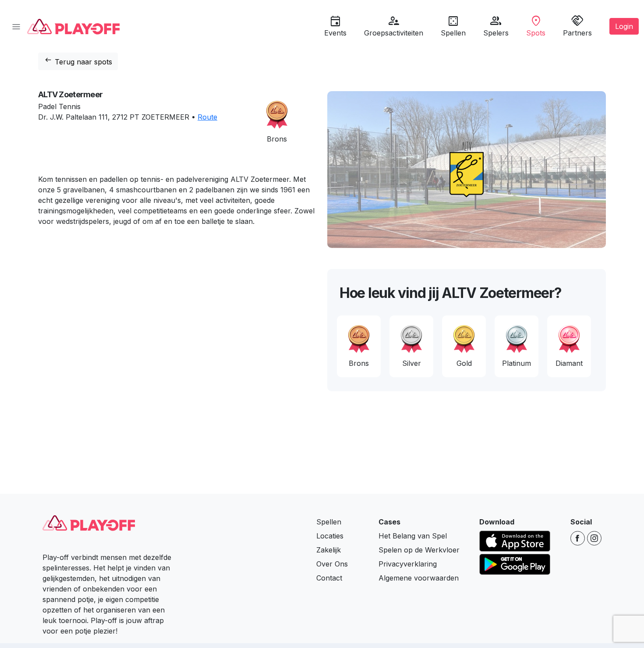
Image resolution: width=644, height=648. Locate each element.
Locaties (329, 535)
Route (207, 117)
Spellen (328, 521)
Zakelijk (328, 549)
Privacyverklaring (408, 563)
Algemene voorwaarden (419, 578)
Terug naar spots (78, 60)
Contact (329, 578)
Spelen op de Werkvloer (419, 549)
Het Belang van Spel (413, 535)
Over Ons (332, 563)
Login (624, 26)
